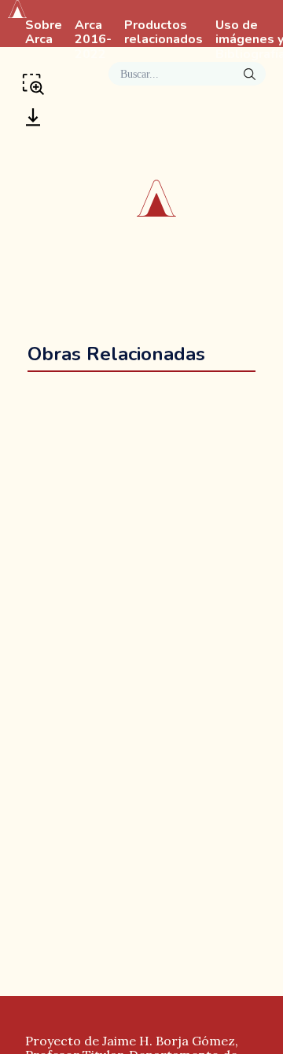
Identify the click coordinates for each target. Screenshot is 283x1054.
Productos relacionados (163, 33)
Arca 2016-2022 (93, 40)
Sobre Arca (43, 33)
